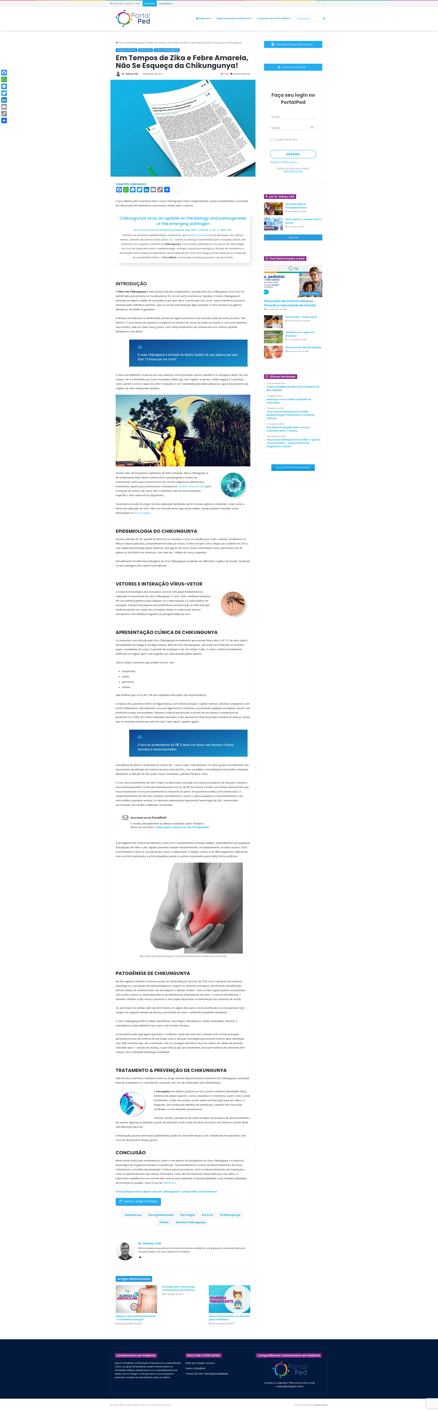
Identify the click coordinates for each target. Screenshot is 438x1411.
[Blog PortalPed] (132, 18)
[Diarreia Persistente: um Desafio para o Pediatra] (229, 1299)
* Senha (275, 127)
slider (165, 1222)
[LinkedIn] (4, 100)
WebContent (321, 1404)
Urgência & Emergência (166, 50)
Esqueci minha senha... (284, 162)
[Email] (4, 106)
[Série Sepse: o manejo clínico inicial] (273, 224)
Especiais (204, 18)
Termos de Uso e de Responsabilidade (206, 1373)
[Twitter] (4, 93)
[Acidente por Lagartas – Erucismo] (273, 336)
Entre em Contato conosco (200, 1363)
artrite (208, 1215)
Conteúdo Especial (135, 42)
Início (121, 42)
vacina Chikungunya (192, 1222)
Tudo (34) (293, 237)
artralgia (188, 1215)
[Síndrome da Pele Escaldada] (273, 352)
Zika (171, 239)
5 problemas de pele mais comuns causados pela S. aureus (189, 3)
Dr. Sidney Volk (130, 73)
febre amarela (197, 235)
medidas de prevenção (191, 486)
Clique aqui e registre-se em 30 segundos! (182, 827)
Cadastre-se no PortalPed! (273, 18)
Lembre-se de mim (286, 139)
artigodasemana (161, 1215)
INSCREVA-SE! (293, 171)
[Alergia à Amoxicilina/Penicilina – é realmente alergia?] (136, 1299)
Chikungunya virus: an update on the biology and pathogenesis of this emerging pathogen (183, 220)
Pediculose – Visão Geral (301, 317)
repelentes (169, 1182)
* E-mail (275, 116)
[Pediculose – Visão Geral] (273, 321)
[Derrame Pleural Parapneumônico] (273, 208)
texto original (142, 512)
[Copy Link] (4, 113)
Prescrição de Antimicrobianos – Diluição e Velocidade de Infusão (290, 303)
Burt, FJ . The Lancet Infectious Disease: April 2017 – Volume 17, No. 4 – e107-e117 (183, 230)
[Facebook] (4, 72)
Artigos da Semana (156, 42)
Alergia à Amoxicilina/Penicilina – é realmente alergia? (136, 1317)
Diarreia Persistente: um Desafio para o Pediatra (229, 1317)
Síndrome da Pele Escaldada (303, 347)
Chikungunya (231, 1215)
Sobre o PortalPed (195, 1368)
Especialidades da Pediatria (233, 18)
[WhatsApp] (4, 79)
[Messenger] (4, 86)
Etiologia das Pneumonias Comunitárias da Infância (178, 1288)
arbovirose (134, 1215)
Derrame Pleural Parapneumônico (296, 205)
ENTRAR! (293, 154)
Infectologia (145, 50)
